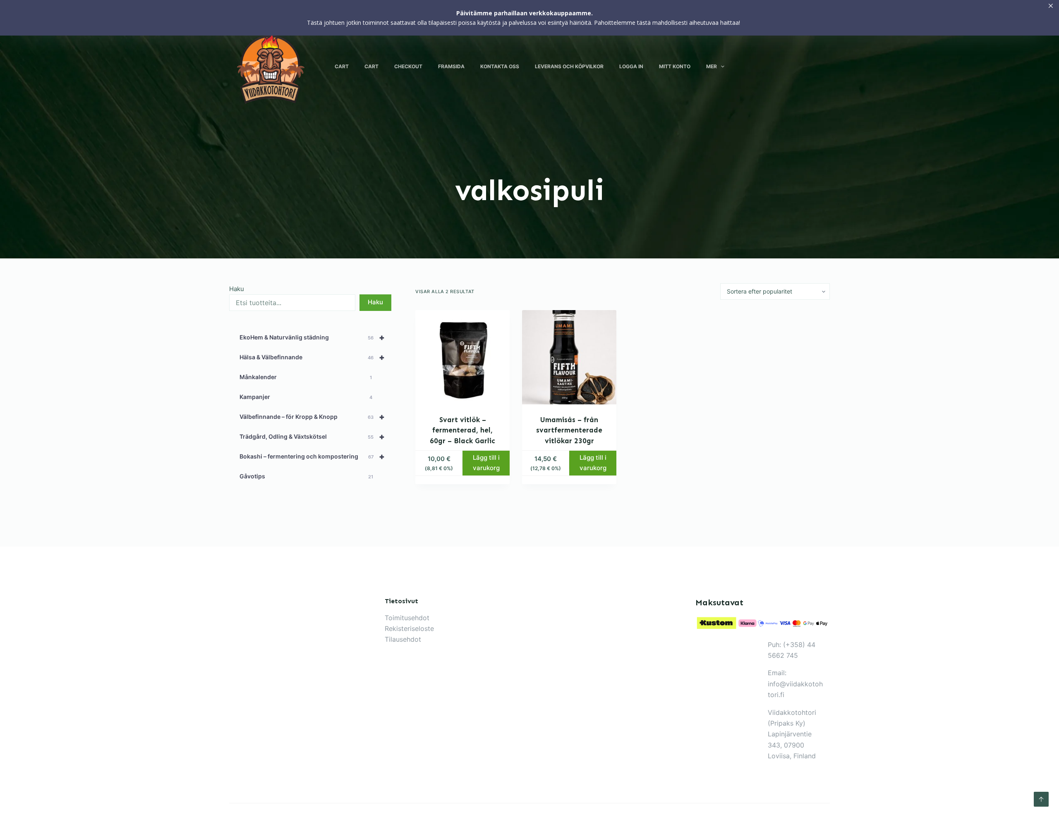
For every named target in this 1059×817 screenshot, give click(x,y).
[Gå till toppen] (1041, 799)
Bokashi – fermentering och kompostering (312, 456)
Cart (342, 66)
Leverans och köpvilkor (569, 66)
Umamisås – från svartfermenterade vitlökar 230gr (569, 430)
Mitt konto (674, 66)
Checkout (408, 66)
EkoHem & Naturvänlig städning (312, 337)
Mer (711, 66)
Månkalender (306, 376)
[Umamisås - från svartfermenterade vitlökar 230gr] (569, 357)
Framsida (451, 66)
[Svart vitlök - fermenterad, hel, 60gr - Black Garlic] (462, 357)
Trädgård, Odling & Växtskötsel (312, 437)
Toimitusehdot (407, 618)
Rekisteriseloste (409, 628)
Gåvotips (306, 476)
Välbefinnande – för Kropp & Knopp (312, 417)
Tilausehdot (403, 639)
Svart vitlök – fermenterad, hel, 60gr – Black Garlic (462, 430)
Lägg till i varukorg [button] (486, 463)
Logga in (631, 66)
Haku (236, 289)
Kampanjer (306, 396)
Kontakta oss (499, 66)
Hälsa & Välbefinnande (312, 357)
